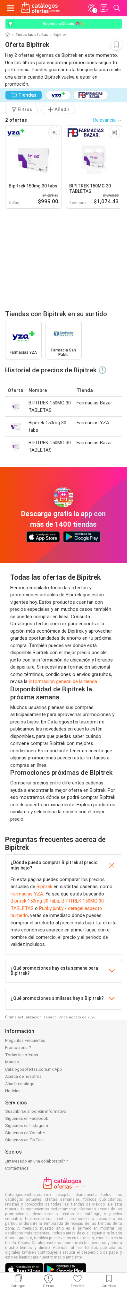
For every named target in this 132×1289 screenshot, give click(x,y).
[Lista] (104, 8)
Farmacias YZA (27, 894)
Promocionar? (18, 1047)
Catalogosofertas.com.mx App (33, 1069)
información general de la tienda (63, 681)
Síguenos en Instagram (26, 1125)
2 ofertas (16, 120)
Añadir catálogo (20, 1083)
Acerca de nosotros (23, 1076)
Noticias (13, 1090)
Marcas (12, 1062)
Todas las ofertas (31, 34)
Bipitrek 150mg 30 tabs (35, 901)
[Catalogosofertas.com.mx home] (41, 8)
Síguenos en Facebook (26, 1118)
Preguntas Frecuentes (25, 1040)
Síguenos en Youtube (25, 1132)
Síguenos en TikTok (24, 1140)
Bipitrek (44, 886)
